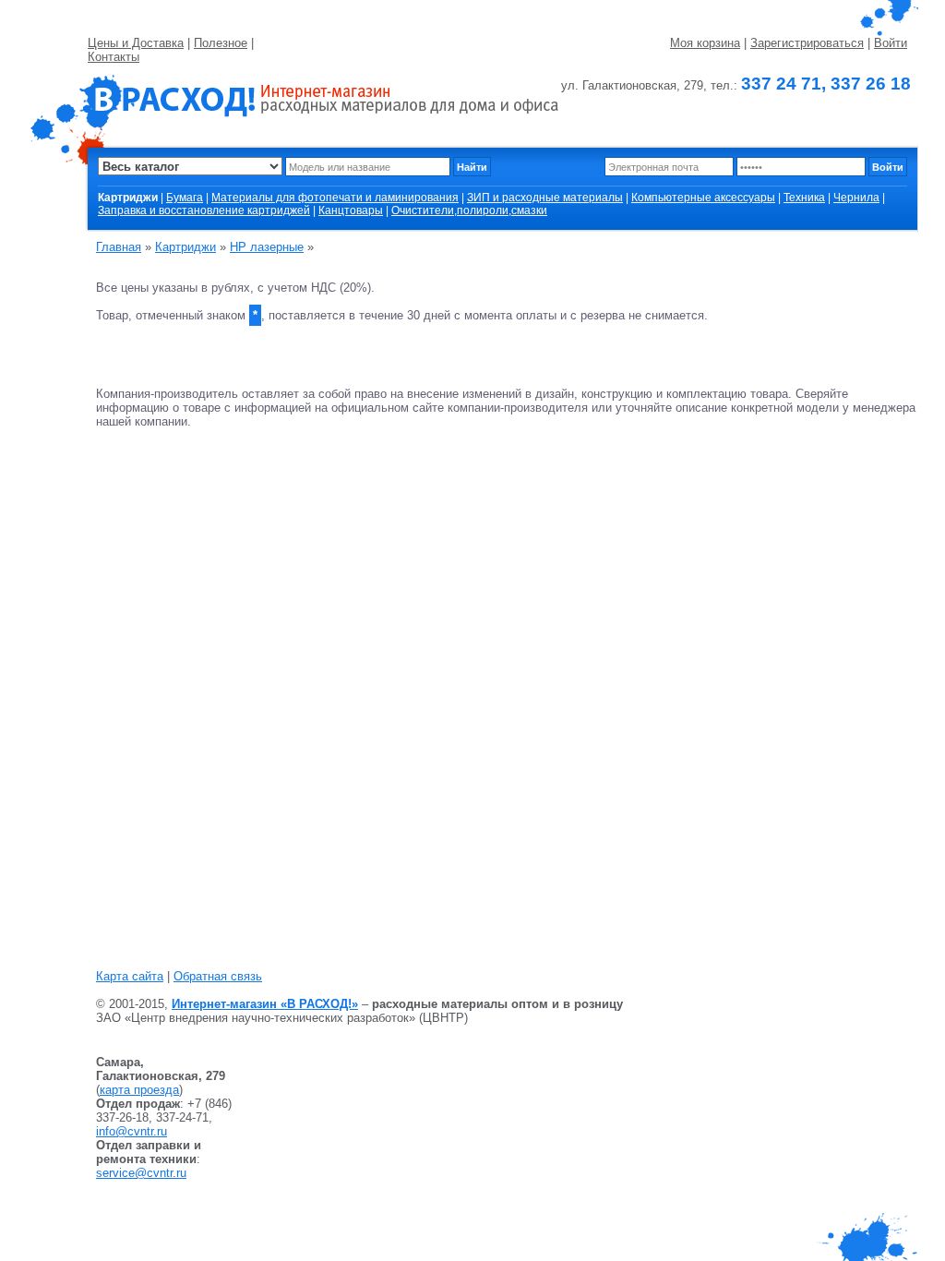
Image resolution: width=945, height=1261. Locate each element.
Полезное (220, 43)
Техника (804, 197)
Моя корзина (705, 43)
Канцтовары (350, 210)
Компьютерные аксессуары (703, 197)
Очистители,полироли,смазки (469, 210)
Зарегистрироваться (807, 43)
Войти (890, 43)
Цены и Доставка (136, 43)
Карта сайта (129, 976)
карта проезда (139, 1090)
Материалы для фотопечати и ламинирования (335, 197)
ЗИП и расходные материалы (545, 197)
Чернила (856, 197)
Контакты (113, 57)
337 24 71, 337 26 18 (826, 83)
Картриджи (185, 247)
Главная (118, 247)
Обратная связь (217, 976)
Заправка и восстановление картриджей (204, 210)
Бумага (184, 197)
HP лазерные (267, 247)
